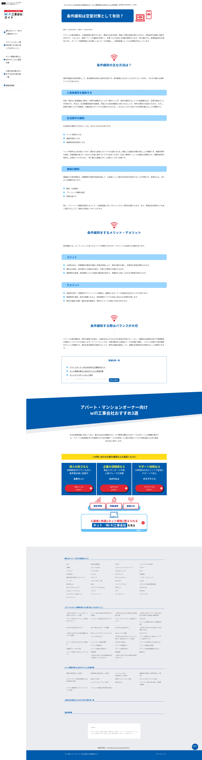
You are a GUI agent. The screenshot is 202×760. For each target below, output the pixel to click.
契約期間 (7, 166)
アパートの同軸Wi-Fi (10, 137)
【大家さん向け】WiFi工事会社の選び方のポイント (13, 186)
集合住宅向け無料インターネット (75, 577)
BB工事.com (8, 91)
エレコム (93, 574)
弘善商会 (142, 574)
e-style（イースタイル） (11, 120)
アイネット (69, 571)
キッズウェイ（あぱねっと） (13, 133)
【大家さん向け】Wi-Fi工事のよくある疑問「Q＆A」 (150, 629)
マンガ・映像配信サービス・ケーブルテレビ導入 (88, 379)
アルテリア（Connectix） (12, 109)
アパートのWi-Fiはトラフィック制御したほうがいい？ (77, 620)
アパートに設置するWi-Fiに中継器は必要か (150, 623)
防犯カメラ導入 (95, 679)
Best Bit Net (8, 116)
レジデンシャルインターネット (13, 26)
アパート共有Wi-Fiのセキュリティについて (14, 161)
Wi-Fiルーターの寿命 (121, 633)
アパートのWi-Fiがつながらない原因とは (14, 115)
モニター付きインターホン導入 (148, 679)
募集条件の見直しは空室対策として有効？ (150, 674)
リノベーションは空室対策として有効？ (121, 674)
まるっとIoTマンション (11, 105)
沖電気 (68, 567)
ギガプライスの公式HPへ (149, 488)
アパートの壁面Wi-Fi (10, 133)
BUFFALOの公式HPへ (114, 488)
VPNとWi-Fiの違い (9, 124)
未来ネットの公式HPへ (78, 488)
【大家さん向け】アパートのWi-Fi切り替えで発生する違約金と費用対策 (150, 614)
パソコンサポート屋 (96, 581)
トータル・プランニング (146, 577)
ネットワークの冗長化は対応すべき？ (101, 619)
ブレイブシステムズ (10, 99)
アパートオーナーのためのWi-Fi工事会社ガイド (88, 367)
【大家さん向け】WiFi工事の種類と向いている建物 (77, 634)
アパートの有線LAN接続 (11, 140)
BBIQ (6, 95)
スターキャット (9, 148)
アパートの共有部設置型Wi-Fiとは (14, 155)
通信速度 (7, 170)
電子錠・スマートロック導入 (123, 679)
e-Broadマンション (120, 571)
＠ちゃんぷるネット (121, 577)
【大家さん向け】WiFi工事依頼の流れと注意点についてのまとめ (13, 179)
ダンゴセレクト (9, 141)
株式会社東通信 (95, 564)
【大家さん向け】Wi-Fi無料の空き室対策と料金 (126, 614)
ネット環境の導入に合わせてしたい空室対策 (13, 59)
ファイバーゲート (9, 137)
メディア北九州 (95, 567)
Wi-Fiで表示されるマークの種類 (100, 627)
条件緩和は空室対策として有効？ (100, 673)
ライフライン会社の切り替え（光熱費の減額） (150, 683)
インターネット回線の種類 (12, 120)
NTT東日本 (69, 574)
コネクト (142, 567)
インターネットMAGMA (146, 564)
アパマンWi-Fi (95, 571)
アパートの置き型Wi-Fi (11, 151)
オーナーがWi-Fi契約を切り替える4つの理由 (101, 614)
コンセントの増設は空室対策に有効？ (101, 688)
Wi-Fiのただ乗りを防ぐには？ (74, 627)
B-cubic (142, 581)
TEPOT (117, 564)
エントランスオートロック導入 (81, 375)
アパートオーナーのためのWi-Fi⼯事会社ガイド (13, 3)
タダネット (94, 577)
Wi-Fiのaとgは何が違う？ (122, 627)
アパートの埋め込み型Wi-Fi (12, 147)
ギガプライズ (119, 574)
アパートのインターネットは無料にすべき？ (126, 620)
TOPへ (195, 746)
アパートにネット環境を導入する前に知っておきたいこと (13, 45)
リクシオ (7, 123)
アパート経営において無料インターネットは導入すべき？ (13, 109)
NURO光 (6, 130)
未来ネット (7, 112)
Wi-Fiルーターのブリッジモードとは (101, 633)
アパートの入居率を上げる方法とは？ (13, 128)
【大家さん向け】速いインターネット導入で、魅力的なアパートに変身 (13, 102)
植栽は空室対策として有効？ (74, 673)
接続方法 (7, 173)
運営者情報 (10, 85)
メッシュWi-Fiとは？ (10, 96)
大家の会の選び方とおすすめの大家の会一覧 (13, 74)
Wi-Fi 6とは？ (8, 93)
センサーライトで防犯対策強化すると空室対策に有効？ (77, 680)
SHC (67, 564)
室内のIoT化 (118, 682)
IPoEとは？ (143, 619)
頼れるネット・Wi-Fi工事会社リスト (14, 32)
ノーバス (68, 581)
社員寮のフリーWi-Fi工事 (12, 144)
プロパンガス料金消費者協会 (13, 102)
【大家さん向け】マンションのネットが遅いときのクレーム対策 (77, 614)
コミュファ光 (8, 144)
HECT (141, 571)
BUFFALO (118, 581)
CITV (5, 127)
